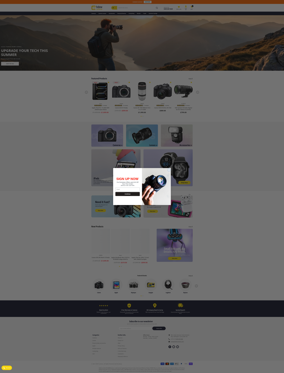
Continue (127, 194)
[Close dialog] (169, 170)
